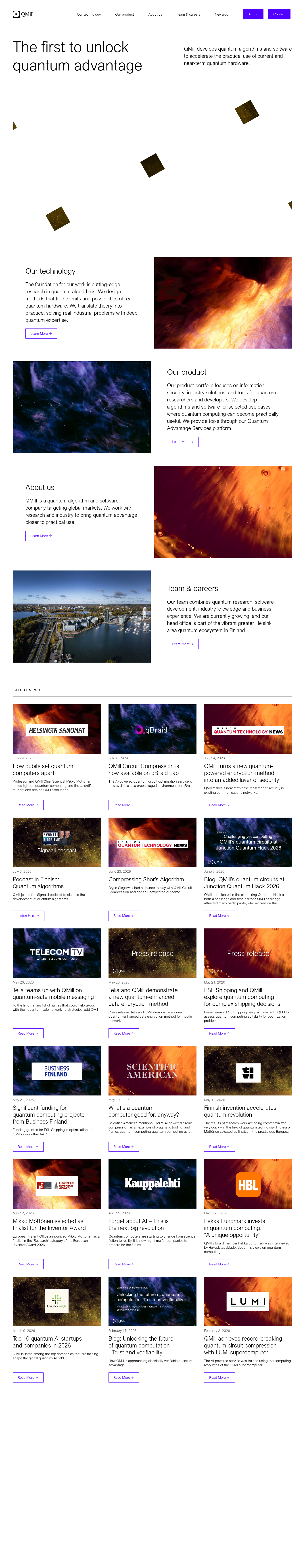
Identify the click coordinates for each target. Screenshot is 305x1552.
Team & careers (188, 14)
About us (155, 14)
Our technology (89, 14)
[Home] (23, 14)
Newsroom (223, 14)
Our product (124, 14)
